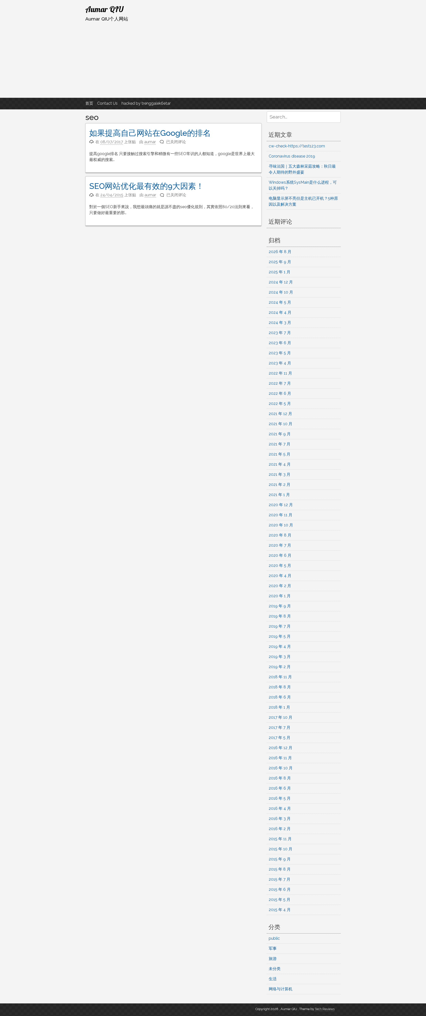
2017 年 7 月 (279, 727)
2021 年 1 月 (279, 494)
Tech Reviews (325, 1009)
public (274, 938)
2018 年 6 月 (280, 697)
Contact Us (107, 103)
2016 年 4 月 (280, 808)
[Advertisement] (213, 60)
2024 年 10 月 (281, 292)
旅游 (273, 958)
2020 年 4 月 (280, 575)
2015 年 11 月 (280, 839)
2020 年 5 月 (280, 565)
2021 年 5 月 (279, 454)
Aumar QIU (104, 9)
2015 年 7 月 (279, 879)
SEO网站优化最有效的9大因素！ (146, 186)
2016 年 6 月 (280, 788)
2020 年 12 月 (281, 504)
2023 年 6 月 (280, 342)
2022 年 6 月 (280, 393)
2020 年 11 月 (280, 515)
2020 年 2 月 (280, 585)
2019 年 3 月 (280, 656)
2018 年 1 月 (279, 707)
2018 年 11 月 (280, 677)
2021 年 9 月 (280, 434)
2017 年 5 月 (279, 737)
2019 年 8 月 (280, 616)
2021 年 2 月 (279, 484)
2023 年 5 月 (280, 353)
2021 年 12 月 (280, 413)
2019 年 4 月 (280, 646)
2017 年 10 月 (280, 717)
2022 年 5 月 (280, 403)
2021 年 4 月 (280, 464)
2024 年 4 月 (280, 312)
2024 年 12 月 (281, 282)
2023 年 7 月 (280, 332)
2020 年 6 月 (280, 555)
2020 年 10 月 (281, 525)
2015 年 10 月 (280, 849)
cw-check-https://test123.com (297, 146)
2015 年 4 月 (280, 909)
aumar (150, 141)
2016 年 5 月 (280, 798)
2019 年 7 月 (280, 626)
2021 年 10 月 (280, 423)
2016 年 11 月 (280, 758)
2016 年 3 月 (280, 818)
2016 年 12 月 (280, 747)
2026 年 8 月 (280, 251)
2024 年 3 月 (280, 322)
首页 (89, 103)
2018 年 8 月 (280, 687)
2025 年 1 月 (279, 272)
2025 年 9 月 (280, 261)
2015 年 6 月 (280, 889)
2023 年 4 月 (280, 363)
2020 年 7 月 (280, 545)
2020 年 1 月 (280, 596)
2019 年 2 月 (280, 666)
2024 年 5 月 (280, 302)
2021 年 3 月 (279, 474)
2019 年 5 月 (280, 636)
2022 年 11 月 (280, 373)
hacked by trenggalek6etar (146, 103)
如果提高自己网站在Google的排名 (150, 133)
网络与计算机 (280, 989)
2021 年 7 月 (279, 444)
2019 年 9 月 (280, 606)
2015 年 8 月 (280, 869)
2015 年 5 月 (279, 899)
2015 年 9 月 (280, 859)
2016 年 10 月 (281, 768)
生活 (273, 978)
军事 (273, 948)
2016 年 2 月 (280, 828)
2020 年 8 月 (280, 535)
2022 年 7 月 (280, 383)
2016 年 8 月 (280, 778)
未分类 (275, 968)
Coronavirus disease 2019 (292, 156)
